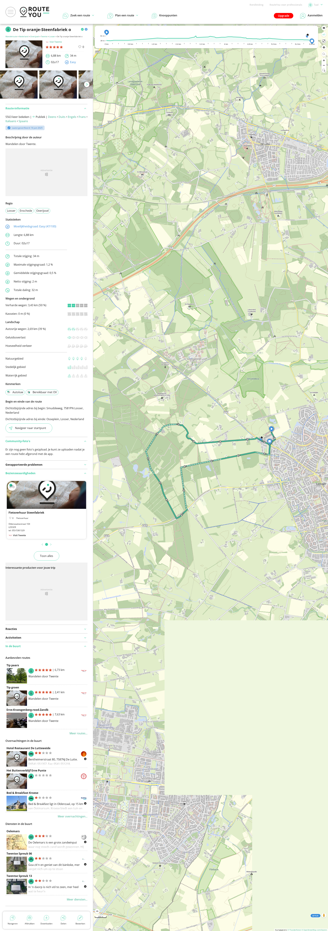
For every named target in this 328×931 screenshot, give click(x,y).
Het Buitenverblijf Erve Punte (26, 770)
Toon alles (46, 556)
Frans (82, 117)
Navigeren (13, 923)
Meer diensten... (77, 899)
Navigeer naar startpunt (30, 428)
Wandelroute (11, 36)
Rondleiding (256, 4)
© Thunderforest (294, 930)
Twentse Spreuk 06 (19, 853)
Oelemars (13, 831)
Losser (52, 36)
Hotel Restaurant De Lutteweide (28, 748)
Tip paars (12, 665)
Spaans (23, 121)
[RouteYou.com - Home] (34, 12)
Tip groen (12, 687)
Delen (63, 923)
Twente (44, 36)
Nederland (23, 36)
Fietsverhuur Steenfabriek (26, 512)
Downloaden (46, 923)
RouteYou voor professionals (286, 4)
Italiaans (10, 121)
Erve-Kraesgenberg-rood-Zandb (27, 710)
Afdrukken (30, 923)
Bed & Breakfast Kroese (22, 793)
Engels (72, 117)
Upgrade (283, 16)
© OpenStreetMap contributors (314, 930)
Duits (62, 117)
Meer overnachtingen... (72, 816)
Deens (52, 117)
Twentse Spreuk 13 (19, 876)
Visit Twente (56, 41)
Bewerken (80, 923)
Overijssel (34, 36)
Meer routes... (78, 733)
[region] (210, 477)
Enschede (26, 211)
